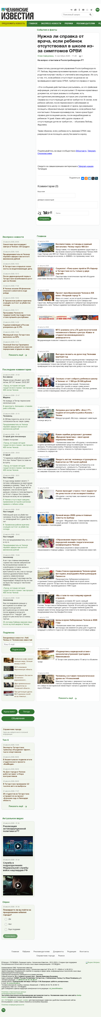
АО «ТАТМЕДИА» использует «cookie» (14, 1000)
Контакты (84, 952)
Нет (10, 924)
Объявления (18, 719)
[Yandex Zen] (75, 10)
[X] (93, 178)
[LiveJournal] (96, 178)
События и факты (47, 30)
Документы (58, 952)
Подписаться (18, 650)
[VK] (71, 10)
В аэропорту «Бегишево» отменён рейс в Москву (17, 407)
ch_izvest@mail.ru (13, 983)
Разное (61, 956)
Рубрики (69, 23)
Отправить (44, 219)
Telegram (91, 151)
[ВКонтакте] (82, 178)
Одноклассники (45, 154)
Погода (26, 712)
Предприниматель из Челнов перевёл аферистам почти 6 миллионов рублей (15, 427)
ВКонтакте (81, 151)
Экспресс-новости (51, 23)
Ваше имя (41, 191)
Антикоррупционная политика (12, 993)
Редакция (71, 952)
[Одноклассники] (86, 178)
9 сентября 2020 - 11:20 (66, 56)
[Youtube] (83, 10)
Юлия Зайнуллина (46, 56)
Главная (15, 952)
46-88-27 (33, 980)
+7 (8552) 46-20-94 (23, 980)
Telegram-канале (85, 166)
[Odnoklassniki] (79, 10)
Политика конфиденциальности (12, 1005)
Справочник (45, 956)
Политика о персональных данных (13, 992)
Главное (33, 23)
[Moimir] (87, 10)
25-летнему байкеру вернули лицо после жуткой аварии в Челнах (17, 623)
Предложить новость (13, 23)
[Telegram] (91, 10)
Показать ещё (16, 355)
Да (9, 919)
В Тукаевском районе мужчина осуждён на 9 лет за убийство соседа (16, 527)
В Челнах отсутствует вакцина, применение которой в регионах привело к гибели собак (17, 502)
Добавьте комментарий (46, 200)
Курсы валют (9, 712)
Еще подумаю (14, 929)
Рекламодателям (85, 23)
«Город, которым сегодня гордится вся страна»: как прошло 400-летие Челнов (18, 388)
